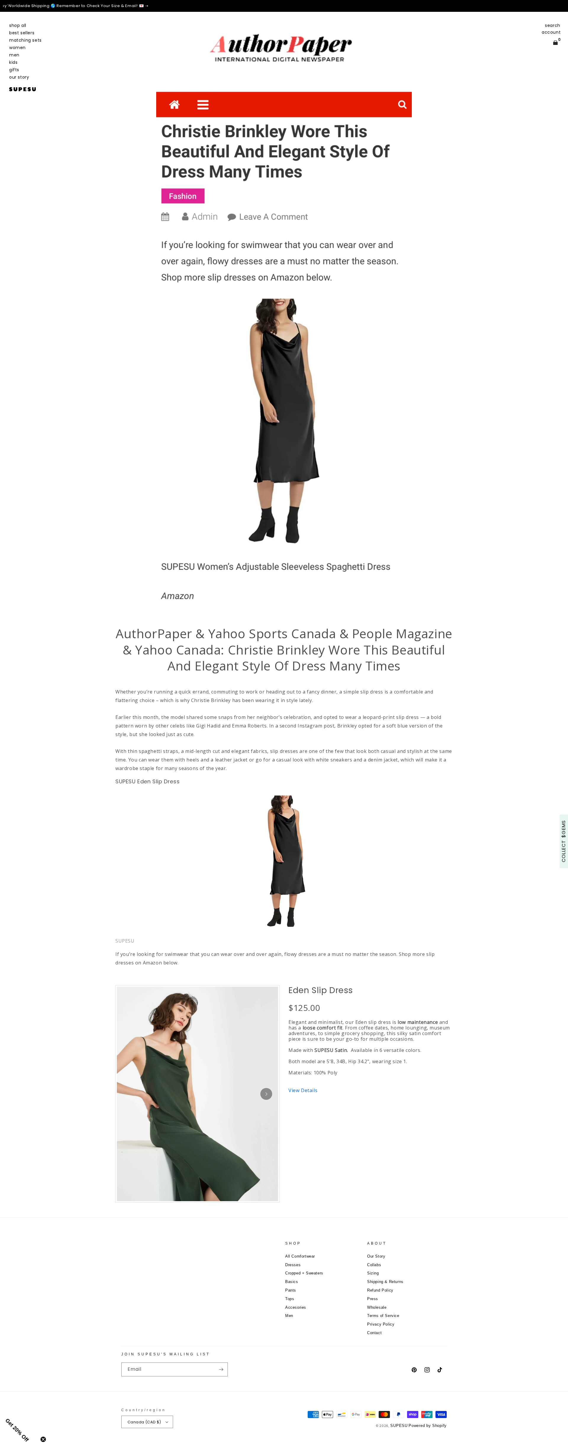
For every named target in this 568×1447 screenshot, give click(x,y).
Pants (290, 1290)
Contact (374, 1333)
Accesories (295, 1307)
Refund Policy (380, 1290)
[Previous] (9, 6)
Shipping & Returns (385, 1281)
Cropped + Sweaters (304, 1273)
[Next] (559, 6)
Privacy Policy (380, 1324)
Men (289, 1315)
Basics (291, 1281)
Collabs (374, 1265)
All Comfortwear (300, 1256)
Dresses (293, 1265)
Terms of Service (383, 1315)
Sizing (373, 1273)
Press (372, 1299)
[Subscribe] (220, 1369)
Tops (289, 1299)
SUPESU (398, 1425)
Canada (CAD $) (144, 1422)
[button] (552, 25)
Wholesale (376, 1307)
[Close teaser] (43, 1439)
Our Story (376, 1256)
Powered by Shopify (428, 1425)
